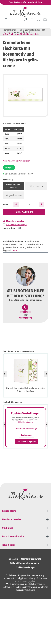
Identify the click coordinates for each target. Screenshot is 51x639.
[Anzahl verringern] (16, 204)
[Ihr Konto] (38, 19)
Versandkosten (10, 578)
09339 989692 (25, 317)
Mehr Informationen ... (25, 422)
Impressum (13, 558)
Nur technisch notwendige (26, 428)
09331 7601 (25, 312)
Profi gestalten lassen (13, 195)
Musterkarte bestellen (15, 221)
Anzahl (5, 204)
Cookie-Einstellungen (25, 567)
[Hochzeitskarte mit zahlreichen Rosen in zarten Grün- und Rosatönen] (25, 371)
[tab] (25, 245)
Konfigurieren (26, 435)
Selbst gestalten (36, 186)
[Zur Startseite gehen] (25, 11)
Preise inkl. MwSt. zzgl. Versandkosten (16, 160)
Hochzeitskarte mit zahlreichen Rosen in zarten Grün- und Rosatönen (25, 390)
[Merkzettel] (32, 19)
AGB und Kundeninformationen (24, 563)
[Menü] (6, 19)
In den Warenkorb (24, 211)
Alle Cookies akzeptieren (26, 441)
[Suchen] (25, 19)
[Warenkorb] (45, 19)
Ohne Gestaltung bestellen (13, 186)
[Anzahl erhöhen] (41, 204)
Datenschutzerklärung (31, 558)
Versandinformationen (25, 589)
